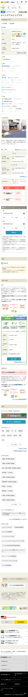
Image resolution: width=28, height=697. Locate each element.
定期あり (20, 108)
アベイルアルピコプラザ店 (8, 536)
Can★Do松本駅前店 (18, 527)
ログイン (7, 622)
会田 (3, 430)
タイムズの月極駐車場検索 (9, 372)
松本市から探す (23, 448)
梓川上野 (9, 435)
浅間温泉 (20, 430)
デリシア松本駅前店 (6, 565)
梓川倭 (15, 435)
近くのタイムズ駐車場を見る (14, 421)
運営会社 (3, 684)
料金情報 (12, 23)
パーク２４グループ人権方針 (7, 689)
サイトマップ (18, 679)
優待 (8, 7)
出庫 (3, 221)
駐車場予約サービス (5, 669)
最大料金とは (23, 176)
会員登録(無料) (20, 622)
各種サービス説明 (21, 52)
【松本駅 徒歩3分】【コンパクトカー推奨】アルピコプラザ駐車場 (13, 514)
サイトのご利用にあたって (7, 679)
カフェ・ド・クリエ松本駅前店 (9, 556)
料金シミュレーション (22, 149)
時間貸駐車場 (4, 661)
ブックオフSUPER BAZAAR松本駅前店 (11, 545)
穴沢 (3, 440)
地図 (19, 7)
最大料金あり (7, 59)
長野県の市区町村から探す (20, 450)
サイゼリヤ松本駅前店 (7, 531)
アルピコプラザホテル (7, 527)
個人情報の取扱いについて (21, 673)
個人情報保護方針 (5, 674)
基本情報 (5, 23)
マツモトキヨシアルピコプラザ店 (9, 560)
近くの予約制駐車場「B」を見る (18, 519)
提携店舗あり (7, 66)
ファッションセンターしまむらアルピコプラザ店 (13, 541)
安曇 (20, 435)
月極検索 (12, 2)
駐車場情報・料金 (3, 8)
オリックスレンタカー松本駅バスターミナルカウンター (13, 550)
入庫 (3, 210)
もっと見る (14, 444)
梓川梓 (3, 435)
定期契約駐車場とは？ (19, 362)
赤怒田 (7, 430)
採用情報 (17, 684)
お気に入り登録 (23, 12)
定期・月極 (14, 7)
